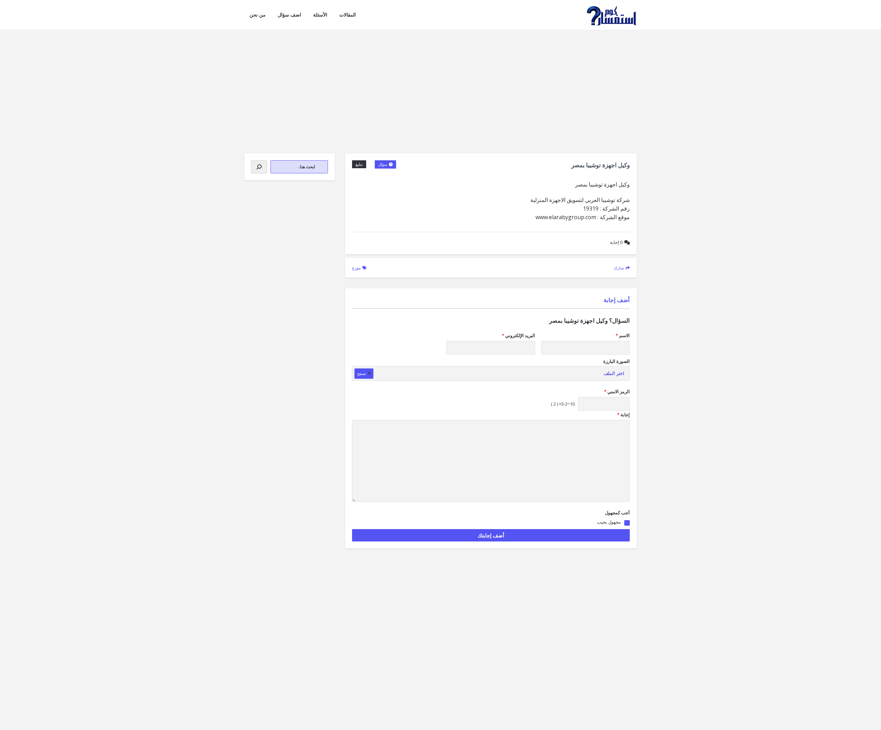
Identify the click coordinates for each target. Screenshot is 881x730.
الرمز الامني (617, 391)
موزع (356, 268)
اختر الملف (614, 373)
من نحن (258, 14)
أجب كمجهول (617, 512)
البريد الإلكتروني (518, 335)
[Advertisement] (440, 81)
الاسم (623, 335)
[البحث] (259, 166)
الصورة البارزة (616, 361)
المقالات (347, 14)
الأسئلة (320, 14)
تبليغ (359, 164)
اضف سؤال (289, 14)
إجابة (616, 242)
